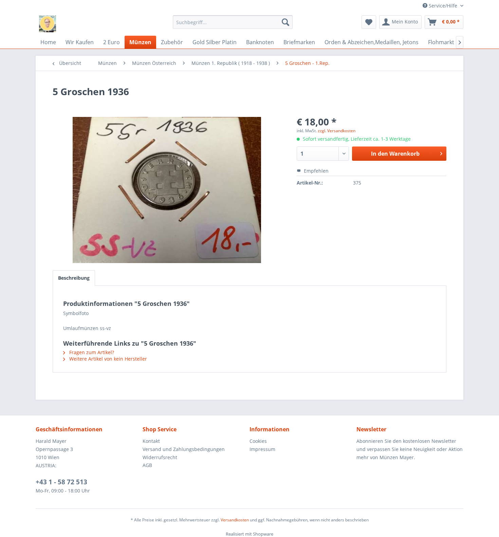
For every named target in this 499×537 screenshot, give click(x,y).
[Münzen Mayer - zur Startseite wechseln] (47, 23)
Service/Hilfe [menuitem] (443, 5)
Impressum (262, 449)
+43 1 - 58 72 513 (61, 482)
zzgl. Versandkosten (336, 131)
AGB (147, 465)
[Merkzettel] (369, 22)
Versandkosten (235, 520)
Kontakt (151, 441)
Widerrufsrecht (160, 457)
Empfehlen (315, 171)
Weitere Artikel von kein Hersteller (107, 359)
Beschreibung (74, 278)
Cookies (258, 441)
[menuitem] (233, 22)
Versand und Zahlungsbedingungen (184, 449)
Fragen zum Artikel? (91, 352)
